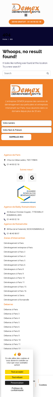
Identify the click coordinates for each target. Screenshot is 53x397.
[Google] (32, 177)
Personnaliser (17, 383)
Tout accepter (17, 372)
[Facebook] (21, 177)
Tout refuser (17, 377)
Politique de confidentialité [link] (17, 389)
